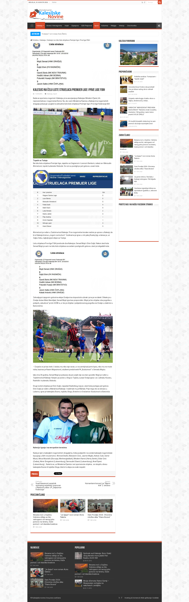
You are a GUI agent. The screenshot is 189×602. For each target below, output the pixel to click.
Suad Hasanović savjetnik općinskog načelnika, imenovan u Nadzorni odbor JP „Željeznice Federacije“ (48, 486)
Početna (32, 25)
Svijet (67, 26)
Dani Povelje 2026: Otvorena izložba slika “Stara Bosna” (100, 516)
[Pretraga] (160, 2)
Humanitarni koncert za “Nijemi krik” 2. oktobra (97, 483)
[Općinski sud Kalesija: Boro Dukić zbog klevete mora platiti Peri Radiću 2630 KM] (78, 555)
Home (54, 2)
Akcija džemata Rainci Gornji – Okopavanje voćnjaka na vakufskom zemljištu (96, 583)
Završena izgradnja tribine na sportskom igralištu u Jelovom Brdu (145, 190)
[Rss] (142, 2)
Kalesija (39, 26)
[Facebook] (144, 2)
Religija (113, 26)
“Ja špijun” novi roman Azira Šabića (54, 34)
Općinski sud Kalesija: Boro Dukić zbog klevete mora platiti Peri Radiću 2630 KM (97, 555)
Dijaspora (75, 26)
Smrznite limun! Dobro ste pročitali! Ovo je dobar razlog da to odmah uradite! (141, 89)
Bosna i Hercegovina (54, 26)
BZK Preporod (87, 26)
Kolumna (104, 26)
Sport (96, 26)
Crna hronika (131, 26)
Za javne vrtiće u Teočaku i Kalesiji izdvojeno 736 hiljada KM (145, 179)
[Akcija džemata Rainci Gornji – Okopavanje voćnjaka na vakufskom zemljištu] (78, 583)
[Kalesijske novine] (46, 14)
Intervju (121, 26)
